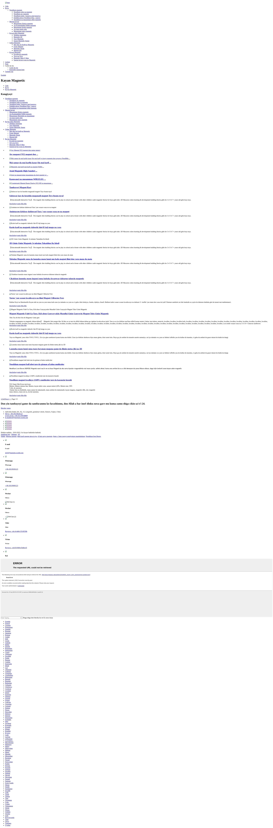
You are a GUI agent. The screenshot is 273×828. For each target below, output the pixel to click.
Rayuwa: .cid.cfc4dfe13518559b (16, 531)
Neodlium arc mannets (21, 14)
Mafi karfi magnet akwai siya (27, 436)
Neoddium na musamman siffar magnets (27, 20)
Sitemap (14, 434)
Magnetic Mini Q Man (21, 58)
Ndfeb (3, 436)
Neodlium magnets (15, 10)
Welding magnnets (20, 35)
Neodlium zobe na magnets (23, 12)
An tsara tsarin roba (20, 29)
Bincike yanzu (6, 408)
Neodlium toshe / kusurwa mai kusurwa (27, 16)
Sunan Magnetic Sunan (21, 41)
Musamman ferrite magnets (23, 27)
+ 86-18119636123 (11, 469)
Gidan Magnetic (14, 43)
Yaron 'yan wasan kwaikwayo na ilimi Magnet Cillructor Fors (36, 298)
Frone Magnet (18, 47)
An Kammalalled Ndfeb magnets (25, 25)
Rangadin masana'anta (16, 70)
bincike (11, 204)
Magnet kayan (14, 22)
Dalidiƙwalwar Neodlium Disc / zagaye (27, 18)
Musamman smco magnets (22, 31)
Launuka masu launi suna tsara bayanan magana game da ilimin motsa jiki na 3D (45, 349)
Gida (6, 6)
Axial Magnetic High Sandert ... (23, 171)
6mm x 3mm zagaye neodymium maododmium (69, 436)
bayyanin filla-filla (20, 204)
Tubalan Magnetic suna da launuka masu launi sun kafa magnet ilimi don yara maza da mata (50, 259)
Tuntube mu (9, 71)
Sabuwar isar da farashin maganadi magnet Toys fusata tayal (36, 196)
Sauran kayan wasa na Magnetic (24, 60)
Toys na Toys (18, 56)
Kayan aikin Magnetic (16, 33)
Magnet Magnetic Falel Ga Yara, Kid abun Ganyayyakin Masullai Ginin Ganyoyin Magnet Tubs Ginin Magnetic (59, 313)
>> (10, 399)
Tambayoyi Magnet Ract (20, 187)
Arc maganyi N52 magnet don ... (23, 154)
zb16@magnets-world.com (14, 453)
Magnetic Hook (19, 48)
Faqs (6, 64)
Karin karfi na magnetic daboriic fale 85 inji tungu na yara (35, 227)
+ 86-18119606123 (11, 485)
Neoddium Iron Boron (93, 436)
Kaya (7, 8)
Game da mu (13, 68)
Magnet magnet (11, 436)
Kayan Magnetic (15, 52)
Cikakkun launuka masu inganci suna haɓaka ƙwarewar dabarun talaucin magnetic (46, 278)
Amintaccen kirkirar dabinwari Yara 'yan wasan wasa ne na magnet (39, 211)
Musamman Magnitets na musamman (21, 116)
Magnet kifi (17, 50)
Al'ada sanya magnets (45, 436)
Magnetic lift (18, 37)
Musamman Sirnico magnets (23, 23)
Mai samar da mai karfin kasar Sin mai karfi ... (30, 163)
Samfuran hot (5, 434)
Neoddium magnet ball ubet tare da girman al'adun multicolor (36, 364)
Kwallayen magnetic (21, 54)
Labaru (7, 62)
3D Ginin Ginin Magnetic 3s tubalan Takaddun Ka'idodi (34, 243)
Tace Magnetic (19, 39)
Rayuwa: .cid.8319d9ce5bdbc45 (16, 548)
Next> (7, 399)
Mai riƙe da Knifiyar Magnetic (24, 45)
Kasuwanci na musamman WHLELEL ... (27, 179)
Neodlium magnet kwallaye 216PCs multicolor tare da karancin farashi (40, 380)
